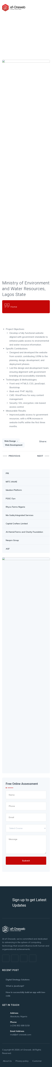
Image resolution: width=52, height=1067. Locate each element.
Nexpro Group (12, 540)
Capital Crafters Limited (17, 523)
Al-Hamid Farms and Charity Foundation (24, 532)
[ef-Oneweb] (13, 7)
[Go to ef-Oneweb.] (3, 29)
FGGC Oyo (10, 498)
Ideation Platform (14, 490)
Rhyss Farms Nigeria (15, 507)
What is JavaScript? (15, 986)
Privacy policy (22, 1061)
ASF (8, 548)
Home (13, 306)
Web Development (13, 445)
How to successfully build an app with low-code (26, 994)
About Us (7, 1061)
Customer (37, 1061)
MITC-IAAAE (11, 481)
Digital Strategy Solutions (18, 979)
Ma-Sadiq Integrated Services (19, 515)
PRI (7, 473)
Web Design (10, 441)
